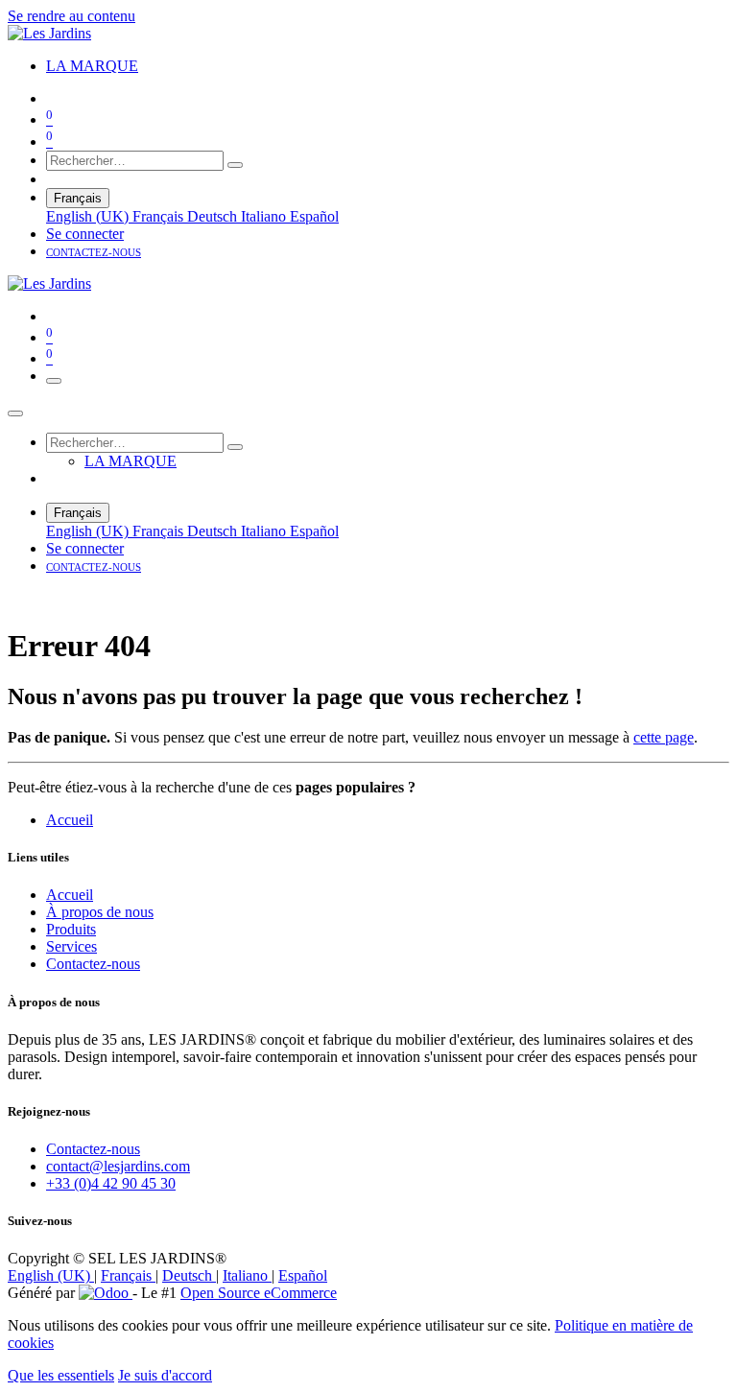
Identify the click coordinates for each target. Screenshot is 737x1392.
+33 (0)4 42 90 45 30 (111, 1183)
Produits (71, 929)
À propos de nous (100, 912)
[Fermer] (15, 413)
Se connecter (85, 233)
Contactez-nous (93, 964)
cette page (663, 737)
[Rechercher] (235, 165)
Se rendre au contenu (71, 16)
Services (71, 946)
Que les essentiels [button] (61, 1375)
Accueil (69, 820)
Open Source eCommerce (258, 1293)
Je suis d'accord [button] (165, 1375)
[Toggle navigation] (53, 381)
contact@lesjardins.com (118, 1166)
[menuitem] (92, 66)
